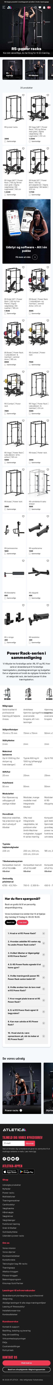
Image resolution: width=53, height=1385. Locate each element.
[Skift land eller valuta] (49, 7)
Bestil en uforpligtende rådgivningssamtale (26, 1369)
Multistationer (8, 1196)
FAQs (4, 1342)
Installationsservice (11, 1310)
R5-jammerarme (11, 548)
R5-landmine (34, 637)
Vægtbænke (8, 1208)
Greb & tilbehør (9, 1228)
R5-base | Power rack (38, 453)
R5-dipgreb (33, 593)
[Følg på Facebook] (4, 1159)
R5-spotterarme (35, 548)
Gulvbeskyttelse (9, 1232)
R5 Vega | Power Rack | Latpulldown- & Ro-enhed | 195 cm (14, 455)
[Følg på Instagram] (8, 1159)
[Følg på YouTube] (13, 1159)
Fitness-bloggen (10, 1275)
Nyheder (6, 1189)
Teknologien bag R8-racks (14, 1263)
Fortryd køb (7, 1350)
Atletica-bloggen (10, 1271)
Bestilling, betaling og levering (16, 1330)
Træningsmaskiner (11, 1200)
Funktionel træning (11, 1224)
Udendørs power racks (13, 1235)
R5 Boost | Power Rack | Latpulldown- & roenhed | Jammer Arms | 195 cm (13, 355)
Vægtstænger (8, 1220)
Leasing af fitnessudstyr (13, 1306)
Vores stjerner (8, 1252)
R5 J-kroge (9, 637)
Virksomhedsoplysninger (14, 1338)
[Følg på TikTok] (17, 1159)
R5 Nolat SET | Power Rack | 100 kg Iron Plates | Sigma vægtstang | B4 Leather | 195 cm (13, 303)
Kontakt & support (10, 1327)
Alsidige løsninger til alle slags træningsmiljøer (24, 1303)
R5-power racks (11, 127)
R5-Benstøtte (9, 593)
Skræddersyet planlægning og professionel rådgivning (22, 1297)
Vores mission (9, 1248)
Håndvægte (7, 1212)
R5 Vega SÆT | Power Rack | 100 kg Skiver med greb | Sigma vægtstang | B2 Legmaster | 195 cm (13, 184)
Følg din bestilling (10, 1334)
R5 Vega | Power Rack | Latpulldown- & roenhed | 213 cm (39, 406)
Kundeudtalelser (10, 1314)
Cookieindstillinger (11, 1346)
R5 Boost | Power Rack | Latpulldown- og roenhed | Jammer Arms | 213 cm (38, 302)
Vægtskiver (7, 1216)
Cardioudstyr (8, 1204)
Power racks (8, 1192)
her (34, 1151)
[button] (40, 7)
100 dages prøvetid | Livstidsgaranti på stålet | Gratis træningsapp (26, 2)
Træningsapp (8, 1267)
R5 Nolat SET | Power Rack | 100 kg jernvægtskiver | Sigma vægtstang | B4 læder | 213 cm (38, 184)
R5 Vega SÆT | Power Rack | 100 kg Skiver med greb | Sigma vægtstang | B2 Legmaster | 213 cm (38, 131)
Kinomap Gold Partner (12, 1283)
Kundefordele (8, 1260)
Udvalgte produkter (11, 1185)
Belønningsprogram (11, 1279)
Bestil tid (10, 922)
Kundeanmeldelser (11, 1256)
